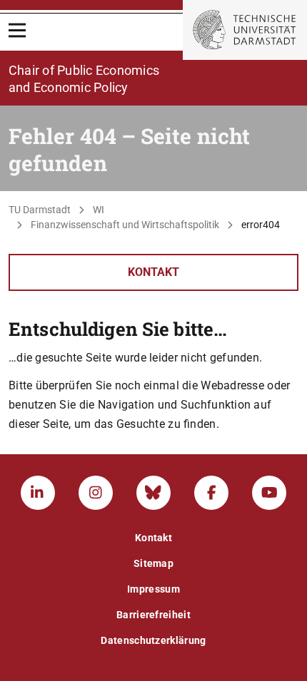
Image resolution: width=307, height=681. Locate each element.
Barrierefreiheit (153, 614)
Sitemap (153, 563)
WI (98, 209)
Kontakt (153, 272)
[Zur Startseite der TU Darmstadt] (245, 30)
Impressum (153, 589)
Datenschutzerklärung (153, 640)
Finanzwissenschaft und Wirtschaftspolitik (125, 224)
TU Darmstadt (40, 209)
